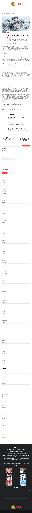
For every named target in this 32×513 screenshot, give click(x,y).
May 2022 (3, 282)
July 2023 (3, 251)
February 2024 (4, 235)
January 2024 (4, 238)
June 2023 (3, 253)
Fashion (3, 381)
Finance (3, 385)
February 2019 (4, 362)
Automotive (3, 370)
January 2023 (4, 264)
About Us (3, 431)
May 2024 (3, 231)
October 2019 (4, 344)
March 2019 (3, 360)
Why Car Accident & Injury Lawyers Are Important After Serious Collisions (16, 453)
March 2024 (3, 233)
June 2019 (3, 353)
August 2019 (3, 349)
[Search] (28, 9)
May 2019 (3, 355)
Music (3, 403)
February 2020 (4, 335)
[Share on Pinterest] (12, 109)
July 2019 (3, 351)
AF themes (26, 511)
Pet (2, 409)
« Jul (15, 502)
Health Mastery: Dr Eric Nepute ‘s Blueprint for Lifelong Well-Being (17, 128)
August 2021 (3, 302)
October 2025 (4, 200)
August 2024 (3, 224)
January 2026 (4, 193)
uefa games (12, 110)
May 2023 (3, 255)
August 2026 (3, 178)
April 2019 (3, 358)
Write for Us (3, 434)
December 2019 (4, 340)
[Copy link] (20, 109)
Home (3, 440)
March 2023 (3, 260)
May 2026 (3, 184)
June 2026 (3, 182)
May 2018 (3, 364)
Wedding (3, 425)
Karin (9, 118)
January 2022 (4, 291)
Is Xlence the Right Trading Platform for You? (16, 451)
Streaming (3, 418)
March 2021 (3, 313)
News (3, 405)
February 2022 (4, 289)
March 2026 (3, 189)
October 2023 (4, 244)
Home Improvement (5, 394)
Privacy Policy (4, 437)
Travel (3, 423)
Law (2, 396)
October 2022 (4, 271)
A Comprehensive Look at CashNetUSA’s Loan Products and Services (22, 139)
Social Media (4, 414)
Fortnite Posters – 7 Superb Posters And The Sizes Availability (16, 117)
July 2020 (3, 324)
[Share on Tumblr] (16, 109)
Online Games (4, 407)
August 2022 (3, 275)
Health (3, 392)
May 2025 (3, 211)
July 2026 (3, 180)
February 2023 (4, 262)
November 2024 (4, 222)
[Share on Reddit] (14, 109)
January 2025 (4, 220)
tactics (10, 110)
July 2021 (3, 304)
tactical (7, 110)
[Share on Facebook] (5, 109)
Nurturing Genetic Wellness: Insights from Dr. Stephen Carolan (16, 132)
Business (3, 372)
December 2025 (4, 195)
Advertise (16, 463)
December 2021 (4, 293)
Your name (3, 150)
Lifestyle (3, 398)
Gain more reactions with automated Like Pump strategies (12, 104)
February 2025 (4, 218)
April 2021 (3, 311)
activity (5, 110)
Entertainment (4, 379)
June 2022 (3, 280)
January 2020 (4, 338)
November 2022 (4, 269)
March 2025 (3, 215)
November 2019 (4, 342)
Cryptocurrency (4, 376)
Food (2, 387)
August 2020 (3, 322)
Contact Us (3, 432)
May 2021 (3, 309)
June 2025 (3, 209)
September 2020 (4, 320)
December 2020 (4, 315)
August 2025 (3, 204)
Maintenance (4, 401)
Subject (3, 157)
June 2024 (3, 229)
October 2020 (4, 318)
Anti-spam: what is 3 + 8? (5, 169)
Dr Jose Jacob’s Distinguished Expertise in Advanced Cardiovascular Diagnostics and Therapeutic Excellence (16, 456)
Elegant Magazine (21, 511)
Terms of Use (24, 463)
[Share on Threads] (18, 109)
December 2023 (4, 240)
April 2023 (3, 258)
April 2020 (3, 331)
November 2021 (4, 295)
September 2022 (4, 273)
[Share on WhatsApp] (10, 109)
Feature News (4, 383)
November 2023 (4, 242)
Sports (3, 416)
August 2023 (3, 249)
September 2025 (4, 202)
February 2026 (4, 191)
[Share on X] (6, 109)
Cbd (2, 374)
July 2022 (3, 278)
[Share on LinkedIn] (8, 109)
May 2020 (3, 329)
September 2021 (4, 300)
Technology (3, 420)
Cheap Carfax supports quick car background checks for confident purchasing (15, 103)
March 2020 (3, 333)
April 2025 (3, 213)
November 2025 (4, 198)
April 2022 (3, 284)
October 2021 (4, 298)
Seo (2, 412)
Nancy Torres (9, 43)
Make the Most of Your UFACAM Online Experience (9, 138)
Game (3, 390)
